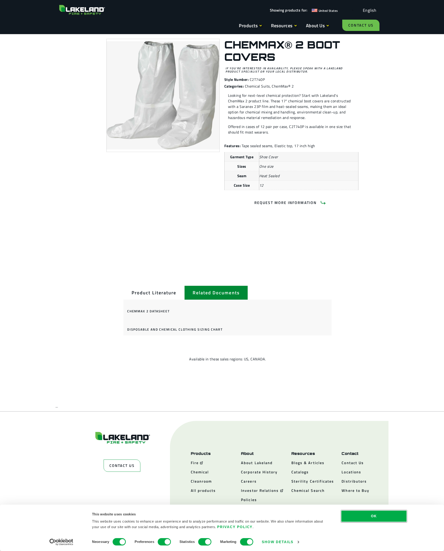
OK (374, 516)
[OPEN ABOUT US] (328, 25)
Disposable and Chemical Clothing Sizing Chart (174, 329)
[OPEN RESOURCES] (295, 25)
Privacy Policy (235, 527)
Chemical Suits (257, 86)
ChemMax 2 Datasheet (148, 311)
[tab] (153, 293)
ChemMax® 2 (283, 86)
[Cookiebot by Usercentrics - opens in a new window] (61, 542)
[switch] (164, 541)
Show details (277, 542)
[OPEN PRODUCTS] (260, 25)
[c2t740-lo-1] (163, 95)
